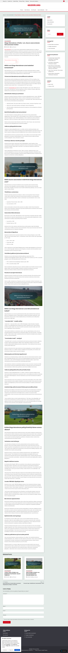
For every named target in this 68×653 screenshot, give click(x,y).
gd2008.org (34, 5)
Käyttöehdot (5, 633)
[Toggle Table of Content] (16, 62)
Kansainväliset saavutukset (53, 44)
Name (4, 606)
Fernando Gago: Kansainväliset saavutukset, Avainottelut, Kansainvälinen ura (54, 59)
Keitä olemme (27, 9)
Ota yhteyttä (33, 9)
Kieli (46, 9)
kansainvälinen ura (12, 87)
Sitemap (27, 1)
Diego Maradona (8, 49)
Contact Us (10, 1)
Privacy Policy (22, 1)
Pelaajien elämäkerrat (52, 46)
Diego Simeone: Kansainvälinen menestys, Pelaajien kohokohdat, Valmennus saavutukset (54, 67)
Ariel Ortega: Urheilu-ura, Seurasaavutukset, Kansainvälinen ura (33, 574)
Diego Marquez (13, 46)
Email (4, 610)
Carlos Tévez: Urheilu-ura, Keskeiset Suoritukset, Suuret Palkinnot (12, 574)
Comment (5, 593)
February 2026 (51, 86)
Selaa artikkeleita (41, 9)
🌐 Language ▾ (63, 650)
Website (4, 615)
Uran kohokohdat (8, 40)
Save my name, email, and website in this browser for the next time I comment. (19, 619)
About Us (5, 1)
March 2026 (50, 84)
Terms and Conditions (34, 1)
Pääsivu (21, 9)
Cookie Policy (15, 1)
